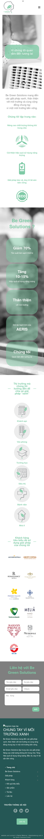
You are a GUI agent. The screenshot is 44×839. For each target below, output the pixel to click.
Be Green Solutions (12, 771)
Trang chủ (11, 767)
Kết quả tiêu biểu (13, 783)
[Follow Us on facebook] (15, 811)
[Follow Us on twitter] (27, 811)
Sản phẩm (11, 787)
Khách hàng (9, 779)
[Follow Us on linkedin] (21, 811)
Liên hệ (9, 796)
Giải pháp (9, 775)
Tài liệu (9, 792)
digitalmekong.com (35, 835)
